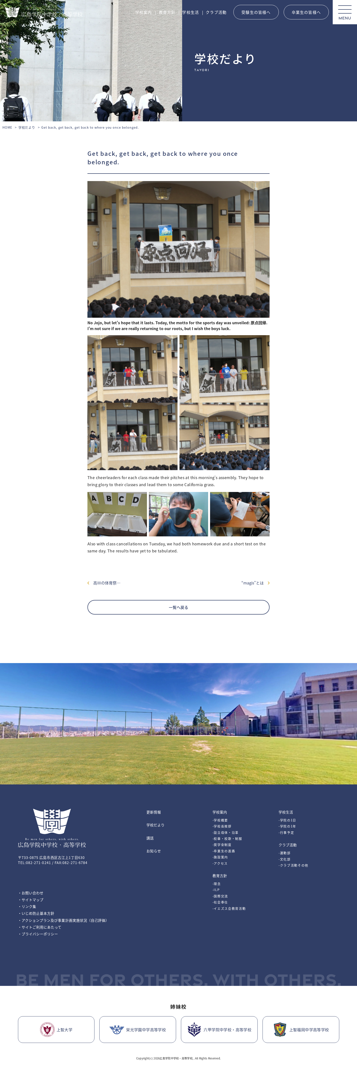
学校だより (26, 127)
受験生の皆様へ (256, 12)
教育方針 (167, 12)
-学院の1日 (287, 820)
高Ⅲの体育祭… (104, 583)
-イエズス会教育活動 (229, 908)
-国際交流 (220, 896)
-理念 (216, 883)
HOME (7, 127)
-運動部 (285, 852)
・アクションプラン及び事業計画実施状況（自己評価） (63, 920)
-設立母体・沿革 (225, 832)
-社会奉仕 (220, 902)
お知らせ (153, 850)
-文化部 (285, 859)
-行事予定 (286, 832)
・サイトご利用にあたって (40, 927)
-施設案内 (220, 857)
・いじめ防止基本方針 (36, 913)
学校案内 (143, 12)
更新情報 (153, 812)
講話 (150, 837)
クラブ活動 (216, 12)
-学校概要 (220, 820)
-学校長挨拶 (222, 826)
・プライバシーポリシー (38, 933)
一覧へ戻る (178, 607)
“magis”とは (254, 583)
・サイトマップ (31, 899)
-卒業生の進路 (223, 851)
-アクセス (220, 863)
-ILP (216, 889)
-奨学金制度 (222, 844)
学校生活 (190, 12)
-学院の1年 (287, 826)
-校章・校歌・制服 (227, 838)
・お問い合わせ (31, 892)
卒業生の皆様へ (306, 12)
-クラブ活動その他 (293, 865)
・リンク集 (27, 906)
